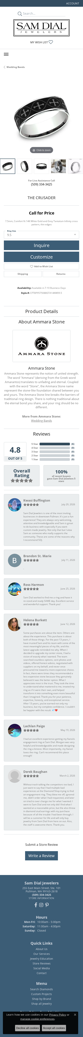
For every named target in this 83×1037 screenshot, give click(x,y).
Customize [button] (41, 257)
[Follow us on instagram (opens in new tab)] (41, 905)
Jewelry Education (41, 958)
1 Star (34, 459)
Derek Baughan (35, 772)
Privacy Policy (57, 1014)
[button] (72, 3)
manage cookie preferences (37, 1018)
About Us (41, 949)
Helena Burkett (35, 620)
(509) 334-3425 (41, 184)
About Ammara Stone (42, 321)
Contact (42, 973)
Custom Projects (41, 994)
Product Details (41, 311)
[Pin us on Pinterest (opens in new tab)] (47, 905)
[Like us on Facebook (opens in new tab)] (35, 905)
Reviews (41, 434)
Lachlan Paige (34, 726)
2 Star (34, 455)
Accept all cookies (54, 1027)
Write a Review (41, 855)
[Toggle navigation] (6, 54)
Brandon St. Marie (37, 556)
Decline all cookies (27, 1027)
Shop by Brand (41, 999)
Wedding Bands (16, 67)
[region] (41, 117)
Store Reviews (42, 963)
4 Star (34, 447)
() (72, 444)
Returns (60, 274)
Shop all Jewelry (41, 1003)
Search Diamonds (41, 989)
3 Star (34, 451)
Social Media (41, 968)
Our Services (41, 954)
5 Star (34, 444)
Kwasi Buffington (36, 500)
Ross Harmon (33, 585)
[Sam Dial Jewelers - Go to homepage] (41, 27)
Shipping (23, 274)
